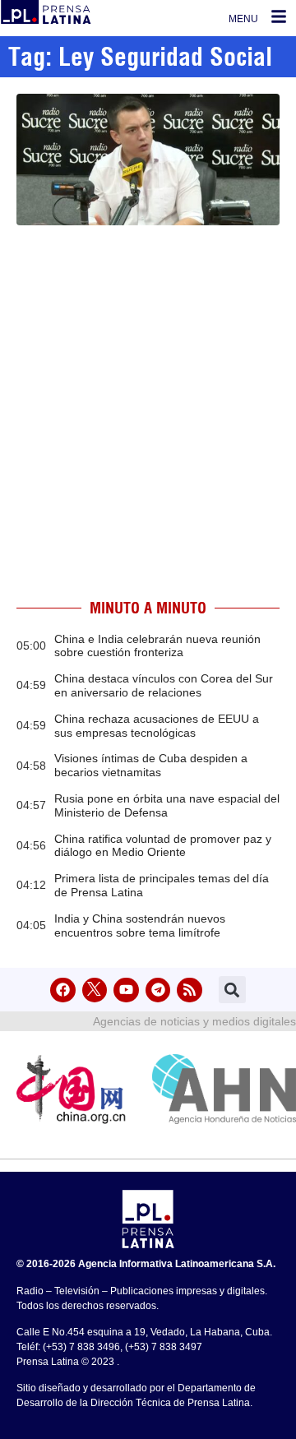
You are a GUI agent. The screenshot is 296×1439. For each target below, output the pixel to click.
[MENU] (279, 16)
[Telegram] (158, 990)
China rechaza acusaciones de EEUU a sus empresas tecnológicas (156, 725)
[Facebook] (63, 990)
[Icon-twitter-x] (95, 990)
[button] (232, 989)
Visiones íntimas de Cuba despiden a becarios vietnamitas (150, 765)
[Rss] (189, 990)
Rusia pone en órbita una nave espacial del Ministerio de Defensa (167, 805)
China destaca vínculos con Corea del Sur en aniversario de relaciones (163, 685)
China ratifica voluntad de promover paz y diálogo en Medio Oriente (162, 845)
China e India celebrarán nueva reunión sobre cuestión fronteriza (157, 645)
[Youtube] (126, 990)
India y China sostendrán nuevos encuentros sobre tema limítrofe (139, 925)
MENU (243, 19)
